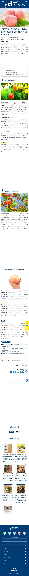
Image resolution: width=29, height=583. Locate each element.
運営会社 (6, 542)
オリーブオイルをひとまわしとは (11, 537)
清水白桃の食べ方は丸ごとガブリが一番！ (15, 74)
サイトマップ (6, 563)
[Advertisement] (14, 399)
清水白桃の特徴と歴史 (10, 70)
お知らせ (6, 554)
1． (4, 70)
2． (4, 72)
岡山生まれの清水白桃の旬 (11, 72)
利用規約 (6, 548)
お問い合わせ (6, 560)
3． (4, 74)
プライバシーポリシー (8, 551)
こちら (19, 360)
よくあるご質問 (7, 557)
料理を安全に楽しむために (9, 540)
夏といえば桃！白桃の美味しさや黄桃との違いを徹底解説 (14, 353)
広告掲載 (6, 545)
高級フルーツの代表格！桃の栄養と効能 (10, 351)
